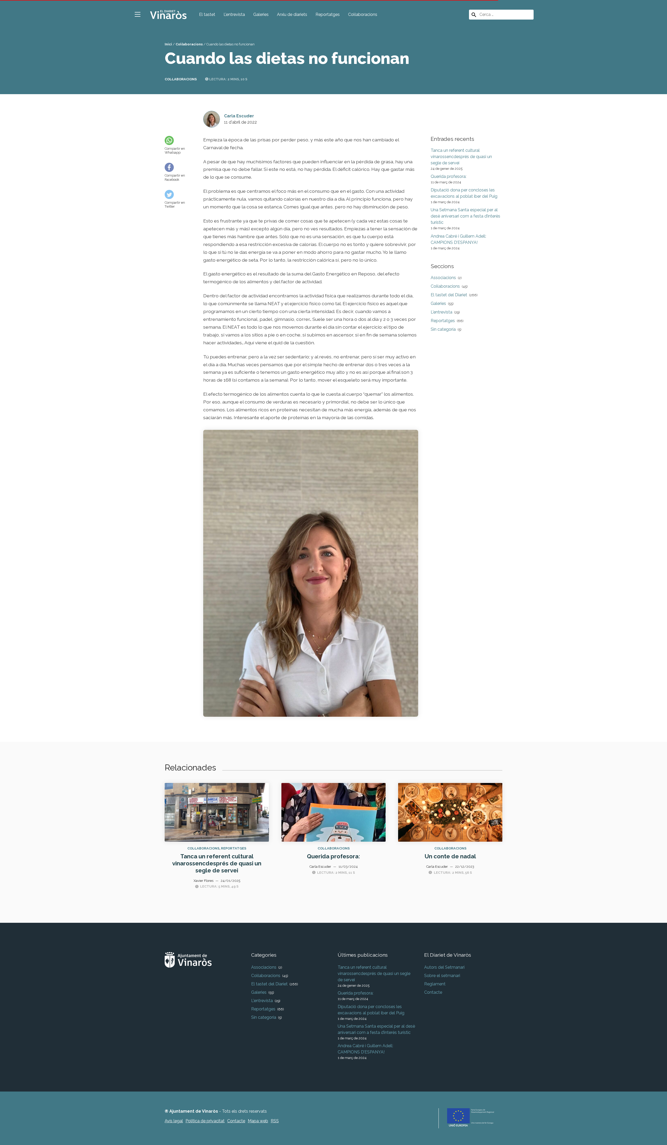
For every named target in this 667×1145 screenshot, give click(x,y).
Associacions (443, 277)
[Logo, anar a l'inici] (168, 14)
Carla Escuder (239, 115)
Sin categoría (443, 329)
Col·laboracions (362, 14)
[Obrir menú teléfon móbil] (137, 14)
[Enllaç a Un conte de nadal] (450, 812)
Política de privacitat (205, 1120)
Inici (168, 44)
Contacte (433, 992)
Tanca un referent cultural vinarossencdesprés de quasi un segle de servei (461, 156)
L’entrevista (234, 14)
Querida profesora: (448, 176)
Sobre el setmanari (442, 975)
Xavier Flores (203, 881)
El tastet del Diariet (449, 294)
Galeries (261, 14)
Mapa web (258, 1120)
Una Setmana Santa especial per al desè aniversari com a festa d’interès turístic (465, 216)
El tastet (207, 14)
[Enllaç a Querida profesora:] (333, 812)
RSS (275, 1120)
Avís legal (174, 1120)
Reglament (435, 983)
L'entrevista (441, 312)
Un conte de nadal (450, 856)
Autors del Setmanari (444, 967)
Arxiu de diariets (292, 14)
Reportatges (328, 14)
